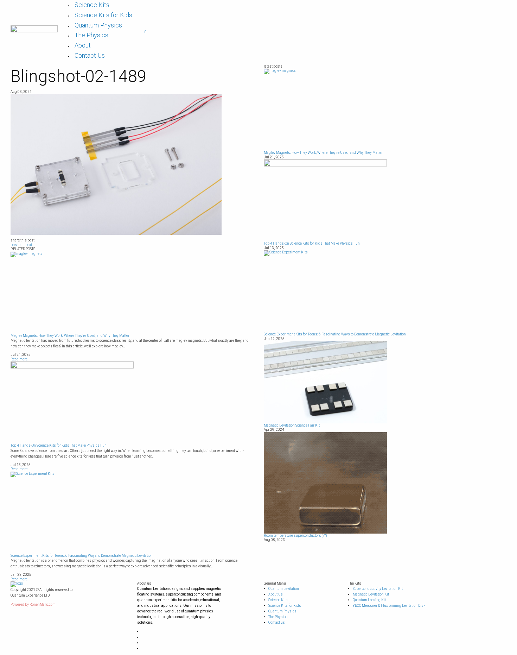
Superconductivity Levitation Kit (378, 589)
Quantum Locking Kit (369, 600)
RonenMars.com (43, 604)
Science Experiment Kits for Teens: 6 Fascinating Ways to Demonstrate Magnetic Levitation (82, 556)
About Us (275, 594)
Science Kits (92, 4)
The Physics (91, 35)
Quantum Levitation (283, 589)
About (83, 45)
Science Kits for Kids (103, 15)
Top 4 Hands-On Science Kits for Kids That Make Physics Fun (59, 445)
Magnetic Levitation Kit (371, 594)
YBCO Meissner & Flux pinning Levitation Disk (389, 605)
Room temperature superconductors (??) (295, 535)
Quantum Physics (98, 25)
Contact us (276, 622)
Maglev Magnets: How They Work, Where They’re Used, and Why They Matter (70, 336)
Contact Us (90, 55)
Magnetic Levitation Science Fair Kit (292, 425)
